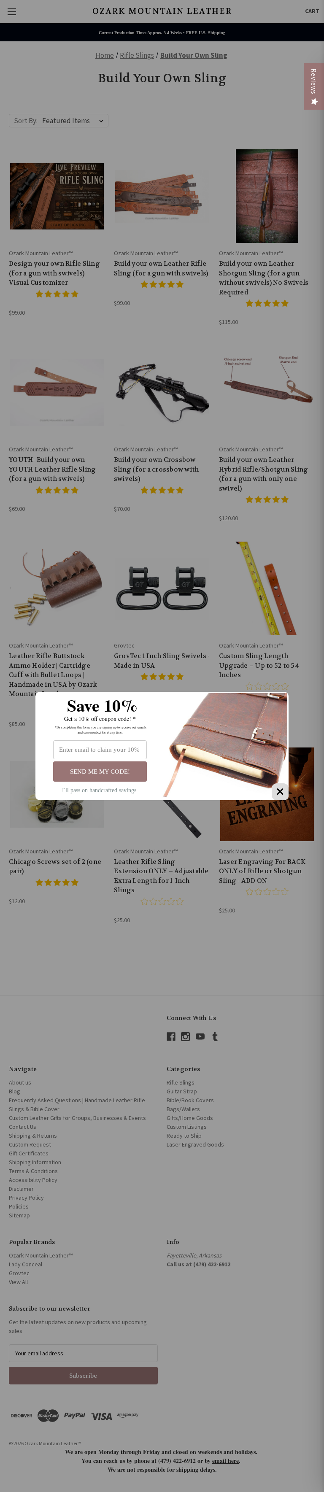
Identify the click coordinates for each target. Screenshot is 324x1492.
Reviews (314, 81)
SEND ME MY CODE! (100, 771)
